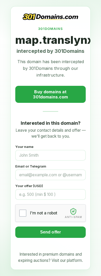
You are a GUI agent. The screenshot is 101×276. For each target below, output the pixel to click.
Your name (24, 147)
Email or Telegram (30, 166)
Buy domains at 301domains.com (50, 94)
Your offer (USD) (29, 186)
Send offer (50, 232)
